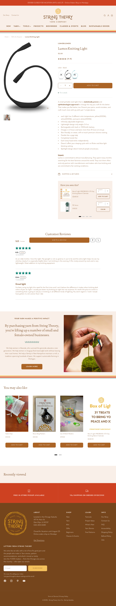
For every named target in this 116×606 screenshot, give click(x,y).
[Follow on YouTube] (24, 580)
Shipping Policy (106, 532)
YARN (16, 26)
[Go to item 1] (7, 117)
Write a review (59, 240)
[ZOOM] (48, 108)
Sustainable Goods (99, 26)
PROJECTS (38, 26)
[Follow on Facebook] (5, 580)
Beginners (51, 26)
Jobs (102, 540)
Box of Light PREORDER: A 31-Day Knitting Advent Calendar (83, 192)
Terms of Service (53, 596)
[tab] (80, 216)
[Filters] (92, 240)
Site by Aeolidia (69, 600)
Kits (67, 525)
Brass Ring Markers (39, 434)
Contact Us (15, 15)
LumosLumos (64, 43)
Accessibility (105, 528)
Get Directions (39, 540)
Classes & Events (69, 26)
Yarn (68, 521)
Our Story (6, 15)
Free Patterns (90, 532)
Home (6, 37)
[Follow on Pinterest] (17, 580)
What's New (89, 525)
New (8, 26)
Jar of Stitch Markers (67, 434)
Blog (83, 26)
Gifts (68, 528)
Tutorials (88, 517)
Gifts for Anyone (16, 37)
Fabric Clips (9, 434)
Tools (26, 26)
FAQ (102, 525)
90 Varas (75, 205)
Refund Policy (106, 536)
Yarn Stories (89, 528)
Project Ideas (90, 521)
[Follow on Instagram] (11, 580)
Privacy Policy (63, 596)
